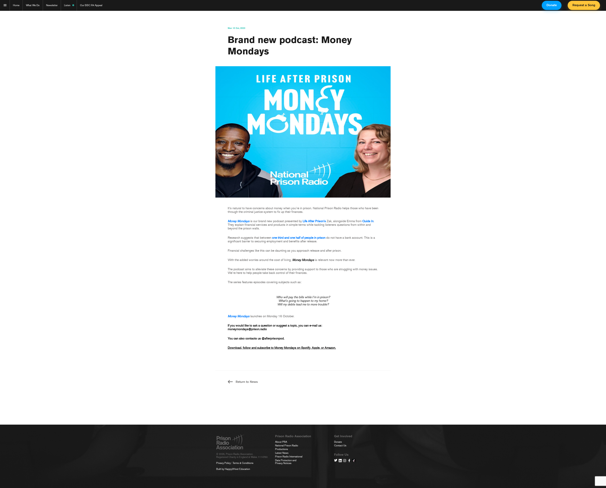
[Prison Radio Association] (5, 5)
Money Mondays (239, 221)
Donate (552, 5)
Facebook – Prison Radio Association (349, 460)
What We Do (33, 5)
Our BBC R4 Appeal (91, 5)
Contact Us (340, 445)
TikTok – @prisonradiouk (353, 460)
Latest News (281, 453)
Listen (67, 5)
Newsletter (52, 5)
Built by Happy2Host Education (233, 469)
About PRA (281, 442)
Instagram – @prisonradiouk (344, 460)
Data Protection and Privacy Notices (285, 462)
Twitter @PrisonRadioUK (335, 460)
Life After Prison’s (314, 221)
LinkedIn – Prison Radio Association (340, 460)
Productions (281, 449)
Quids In (368, 221)
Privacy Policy (223, 463)
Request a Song (583, 5)
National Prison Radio (286, 445)
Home (16, 5)
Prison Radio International (288, 456)
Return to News (247, 382)
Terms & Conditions (243, 463)
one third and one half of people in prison (298, 238)
